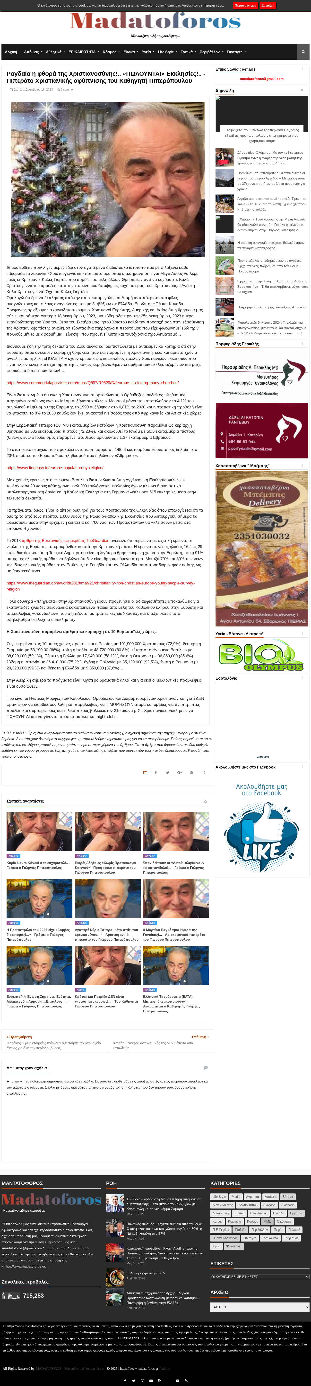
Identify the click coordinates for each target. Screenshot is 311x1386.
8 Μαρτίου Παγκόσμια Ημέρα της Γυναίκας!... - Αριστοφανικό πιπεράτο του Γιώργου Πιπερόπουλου (174, 934)
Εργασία (296, 1213)
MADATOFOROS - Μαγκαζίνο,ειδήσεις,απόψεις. (71, 1368)
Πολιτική (294, 1230)
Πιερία (278, 1230)
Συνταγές (234, 52)
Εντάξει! (268, 5)
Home (80, 989)
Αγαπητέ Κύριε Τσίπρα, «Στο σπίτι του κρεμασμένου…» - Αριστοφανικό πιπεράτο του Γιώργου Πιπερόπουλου (106, 934)
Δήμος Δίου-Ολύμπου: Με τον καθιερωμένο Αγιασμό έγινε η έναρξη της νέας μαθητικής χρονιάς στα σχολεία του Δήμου (270, 158)
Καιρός (217, 1221)
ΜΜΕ (267, 1221)
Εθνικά (129, 52)
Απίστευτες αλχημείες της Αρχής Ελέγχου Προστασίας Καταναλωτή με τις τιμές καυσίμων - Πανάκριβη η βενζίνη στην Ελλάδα (163, 1298)
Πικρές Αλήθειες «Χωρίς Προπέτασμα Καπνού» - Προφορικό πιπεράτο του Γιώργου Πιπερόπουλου (105, 867)
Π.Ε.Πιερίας (221, 1230)
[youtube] (151, 1381)
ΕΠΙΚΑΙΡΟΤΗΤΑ (82, 52)
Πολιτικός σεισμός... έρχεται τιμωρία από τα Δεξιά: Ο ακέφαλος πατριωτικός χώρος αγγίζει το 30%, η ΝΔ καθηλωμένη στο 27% (164, 1228)
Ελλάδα (278, 1213)
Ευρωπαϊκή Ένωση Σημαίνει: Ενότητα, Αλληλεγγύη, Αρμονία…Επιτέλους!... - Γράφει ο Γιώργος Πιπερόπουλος (39, 1001)
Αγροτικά (252, 1197)
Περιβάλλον (210, 52)
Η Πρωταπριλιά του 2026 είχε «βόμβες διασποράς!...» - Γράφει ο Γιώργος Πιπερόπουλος (38, 934)
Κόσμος (109, 52)
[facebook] (125, 1381)
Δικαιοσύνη (221, 1213)
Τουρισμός (291, 1238)
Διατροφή (287, 1205)
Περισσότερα (246, 5)
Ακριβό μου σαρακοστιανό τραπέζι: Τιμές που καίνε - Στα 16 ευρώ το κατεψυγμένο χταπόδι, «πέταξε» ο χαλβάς (272, 204)
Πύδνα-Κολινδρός (225, 1238)
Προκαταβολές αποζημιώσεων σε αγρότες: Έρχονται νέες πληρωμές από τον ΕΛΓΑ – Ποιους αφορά (269, 266)
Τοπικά (187, 52)
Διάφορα (269, 1205)
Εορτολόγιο (263, 756)
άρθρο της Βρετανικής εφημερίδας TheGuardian (65, 540)
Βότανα (288, 1197)
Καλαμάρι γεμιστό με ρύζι (146, 1273)
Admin (165, 1368)
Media (236, 1197)
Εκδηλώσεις (258, 1213)
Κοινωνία (234, 1221)
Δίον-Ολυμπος (223, 1205)
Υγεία (146, 52)
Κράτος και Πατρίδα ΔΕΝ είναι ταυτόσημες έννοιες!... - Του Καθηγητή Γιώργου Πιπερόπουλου (106, 1001)
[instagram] (142, 1381)
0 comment (67, 89)
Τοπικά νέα (270, 1238)
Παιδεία (240, 1230)
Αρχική (11, 52)
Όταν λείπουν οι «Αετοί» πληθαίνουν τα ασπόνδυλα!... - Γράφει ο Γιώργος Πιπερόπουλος (173, 867)
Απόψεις (31, 52)
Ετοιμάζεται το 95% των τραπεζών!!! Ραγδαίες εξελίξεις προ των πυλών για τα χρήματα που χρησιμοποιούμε (262, 135)
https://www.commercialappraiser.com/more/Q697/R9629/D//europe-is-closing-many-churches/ (93, 382)
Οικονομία (284, 1221)
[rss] (160, 1381)
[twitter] (133, 1381)
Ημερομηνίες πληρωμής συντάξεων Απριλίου (271, 307)
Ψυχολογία (234, 1246)
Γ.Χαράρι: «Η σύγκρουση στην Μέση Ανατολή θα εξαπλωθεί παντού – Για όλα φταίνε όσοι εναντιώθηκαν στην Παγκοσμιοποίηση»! (272, 224)
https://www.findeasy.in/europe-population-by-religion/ (55, 467)
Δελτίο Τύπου (248, 1205)
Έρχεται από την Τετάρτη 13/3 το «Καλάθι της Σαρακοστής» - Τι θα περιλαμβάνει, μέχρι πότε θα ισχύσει (272, 286)
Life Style (166, 52)
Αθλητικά (53, 52)
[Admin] (168, 1378)
